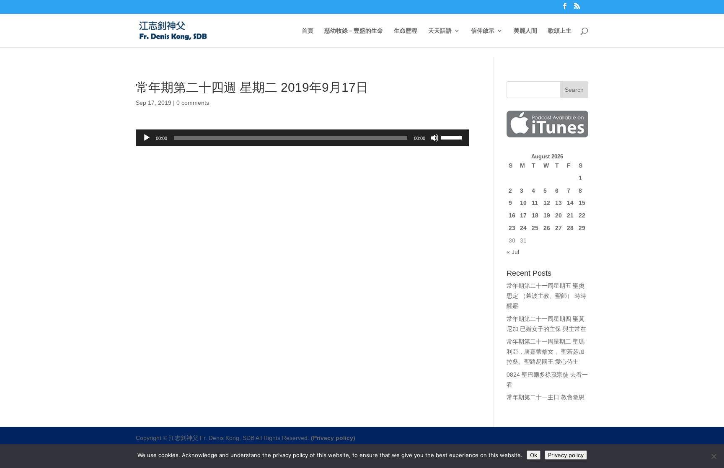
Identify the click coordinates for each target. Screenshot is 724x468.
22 (582, 215)
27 (558, 228)
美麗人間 (525, 31)
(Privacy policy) (333, 437)
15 (582, 202)
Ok (533, 455)
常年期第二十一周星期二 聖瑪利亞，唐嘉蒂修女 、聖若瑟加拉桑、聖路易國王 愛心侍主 (545, 351)
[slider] (453, 137)
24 (523, 228)
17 (523, 215)
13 (558, 202)
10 (523, 202)
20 (558, 215)
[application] (302, 137)
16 (512, 215)
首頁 (307, 31)
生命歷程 (405, 31)
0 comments (192, 102)
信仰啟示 (482, 31)
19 (546, 215)
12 (546, 202)
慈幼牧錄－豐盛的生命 (353, 31)
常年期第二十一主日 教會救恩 (545, 397)
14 (570, 202)
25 (535, 228)
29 (582, 228)
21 (570, 215)
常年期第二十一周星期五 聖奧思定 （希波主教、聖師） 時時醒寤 (546, 295)
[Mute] (434, 138)
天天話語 (440, 31)
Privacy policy (566, 455)
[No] (713, 456)
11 (535, 202)
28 (570, 228)
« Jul (513, 251)
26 (546, 228)
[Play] (146, 138)
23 (512, 228)
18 (535, 215)
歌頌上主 (559, 31)
